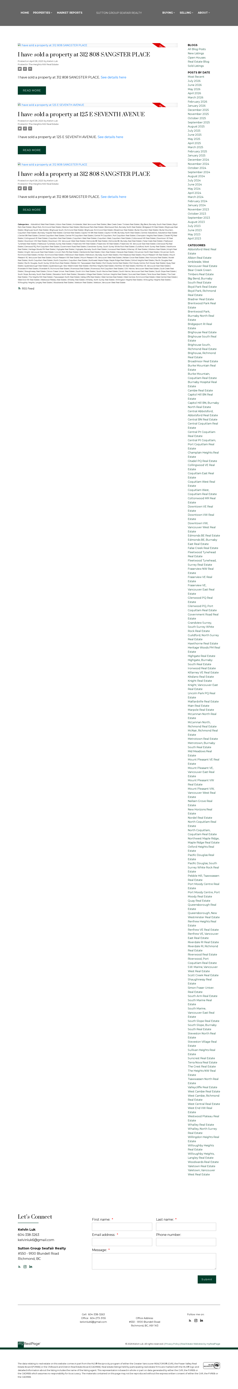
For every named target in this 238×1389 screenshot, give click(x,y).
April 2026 (194, 93)
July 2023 (194, 226)
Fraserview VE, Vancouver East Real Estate (138, 244)
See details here (113, 77)
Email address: (104, 1235)
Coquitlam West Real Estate (85, 238)
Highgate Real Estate (66, 249)
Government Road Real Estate (73, 247)
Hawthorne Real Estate (203, 643)
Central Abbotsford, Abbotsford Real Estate (159, 233)
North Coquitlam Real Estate (41, 260)
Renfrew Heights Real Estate (102, 266)
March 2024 (195, 197)
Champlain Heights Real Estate (150, 236)
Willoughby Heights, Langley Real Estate (35, 283)
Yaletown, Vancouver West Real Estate (109, 283)
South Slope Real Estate (165, 271)
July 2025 (194, 130)
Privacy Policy (172, 1344)
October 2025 (197, 118)
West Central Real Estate (166, 277)
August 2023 (196, 222)
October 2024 (197, 168)
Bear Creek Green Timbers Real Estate (124, 224)
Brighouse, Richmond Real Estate (99, 230)
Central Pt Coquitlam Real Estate (79, 236)
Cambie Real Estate (72, 233)
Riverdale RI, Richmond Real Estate (54, 269)
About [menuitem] (203, 12)
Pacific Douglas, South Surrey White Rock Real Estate (47, 263)
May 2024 (194, 188)
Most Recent (196, 76)
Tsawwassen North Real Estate (67, 277)
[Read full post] (98, 47)
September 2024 (199, 172)
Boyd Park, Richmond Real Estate (47, 227)
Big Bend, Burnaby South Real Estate (156, 224)
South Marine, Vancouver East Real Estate (136, 271)
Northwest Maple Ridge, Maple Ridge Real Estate (109, 260)
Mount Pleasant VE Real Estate (155, 255)
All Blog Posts (197, 49)
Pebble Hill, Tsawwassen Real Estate (86, 263)
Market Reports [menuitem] (69, 12)
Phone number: (168, 1235)
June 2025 (195, 134)
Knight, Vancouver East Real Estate (39, 252)
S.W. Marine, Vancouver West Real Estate (142, 269)
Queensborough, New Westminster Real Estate (69, 266)
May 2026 (194, 89)
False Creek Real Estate (153, 241)
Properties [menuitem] (41, 12)
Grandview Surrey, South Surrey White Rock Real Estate (111, 247)
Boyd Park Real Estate (202, 286)
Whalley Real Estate (76, 280)
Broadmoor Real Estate (124, 230)
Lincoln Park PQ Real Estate (67, 252)
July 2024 (194, 180)
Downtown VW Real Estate (35, 241)
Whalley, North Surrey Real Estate (100, 280)
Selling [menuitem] (185, 12)
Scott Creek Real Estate (203, 975)
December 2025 (198, 110)
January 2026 (196, 105)
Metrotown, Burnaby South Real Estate (101, 255)
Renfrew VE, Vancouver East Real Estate (153, 266)
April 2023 (194, 238)
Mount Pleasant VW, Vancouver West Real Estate (101, 258)
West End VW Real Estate (29, 280)
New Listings (196, 53)
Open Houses (196, 57)
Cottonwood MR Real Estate (144, 238)
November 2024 (198, 163)
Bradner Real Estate (70, 227)
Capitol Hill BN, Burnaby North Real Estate (122, 233)
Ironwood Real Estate (117, 249)
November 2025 (198, 114)
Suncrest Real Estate (137, 274)
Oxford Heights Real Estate (142, 260)
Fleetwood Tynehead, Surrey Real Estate (55, 244)
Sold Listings (196, 65)
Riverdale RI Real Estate (28, 269)
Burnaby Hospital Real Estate (50, 233)
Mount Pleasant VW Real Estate (66, 258)
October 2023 (197, 213)
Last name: (165, 1219)
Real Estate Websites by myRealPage (200, 1344)
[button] (19, 1266)
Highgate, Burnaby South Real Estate (91, 249)
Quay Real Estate (199, 900)
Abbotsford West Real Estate (43, 224)
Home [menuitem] (25, 12)
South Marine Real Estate (107, 271)
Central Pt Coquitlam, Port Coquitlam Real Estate (115, 236)
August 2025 (196, 126)
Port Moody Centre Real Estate (115, 263)
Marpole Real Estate (125, 252)
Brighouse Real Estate (202, 332)
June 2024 (195, 184)
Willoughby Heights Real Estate (157, 280)
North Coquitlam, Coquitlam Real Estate (71, 260)
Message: (100, 1250)
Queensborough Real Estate (36, 266)
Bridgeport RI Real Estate (153, 227)
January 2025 (196, 155)
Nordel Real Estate (200, 817)
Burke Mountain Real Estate (147, 230)
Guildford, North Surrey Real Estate (151, 247)
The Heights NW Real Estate (44, 64)
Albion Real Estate (64, 224)
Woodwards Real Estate (63, 283)
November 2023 (198, 209)
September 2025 (199, 122)
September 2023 (199, 217)
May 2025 (194, 139)
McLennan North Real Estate (147, 252)
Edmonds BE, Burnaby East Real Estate (125, 241)
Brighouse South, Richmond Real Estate (67, 230)
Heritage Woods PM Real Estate (42, 249)
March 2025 (195, 147)
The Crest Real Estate (202, 1066)
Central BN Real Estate (28, 236)
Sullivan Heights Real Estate (115, 274)
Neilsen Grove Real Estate (134, 258)
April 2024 (194, 192)
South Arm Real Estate (86, 271)
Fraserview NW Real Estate (84, 244)
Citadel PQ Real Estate (202, 461)
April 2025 (194, 143)
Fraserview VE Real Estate (108, 244)
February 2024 (197, 201)
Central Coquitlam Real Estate (52, 236)
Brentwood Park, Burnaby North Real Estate (123, 227)
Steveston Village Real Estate (90, 274)
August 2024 (196, 176)
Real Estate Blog (198, 61)
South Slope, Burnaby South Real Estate (35, 274)
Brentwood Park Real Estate (92, 227)
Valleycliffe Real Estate (90, 277)
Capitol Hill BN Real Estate (92, 233)
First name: (101, 1219)
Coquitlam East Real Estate (60, 238)
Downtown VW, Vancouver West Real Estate (67, 241)
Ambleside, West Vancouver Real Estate (90, 224)
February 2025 (197, 151)
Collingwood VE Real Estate (36, 238)
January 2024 (197, 205)
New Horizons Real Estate (157, 258)
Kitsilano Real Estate (157, 249)
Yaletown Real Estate (84, 283)
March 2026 (195, 97)
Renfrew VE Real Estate (125, 266)
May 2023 (194, 234)
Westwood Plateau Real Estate (54, 280)
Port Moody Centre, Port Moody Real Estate (147, 263)
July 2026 (194, 80)
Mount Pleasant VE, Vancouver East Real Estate (201, 772)
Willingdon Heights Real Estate (129, 280)
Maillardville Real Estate (90, 252)
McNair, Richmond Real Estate (51, 255)
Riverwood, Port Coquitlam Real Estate (107, 269)
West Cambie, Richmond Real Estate (139, 277)
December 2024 (198, 159)
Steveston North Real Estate (65, 274)
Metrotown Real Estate (75, 255)
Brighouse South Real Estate (36, 230)
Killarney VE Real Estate (137, 249)
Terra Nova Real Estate (156, 274)
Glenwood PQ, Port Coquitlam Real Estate (42, 247)
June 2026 (195, 85)
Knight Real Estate (200, 680)
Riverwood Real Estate (80, 269)
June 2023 (195, 230)
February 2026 (197, 101)
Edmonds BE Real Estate (97, 241)
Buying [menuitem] (167, 12)
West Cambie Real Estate (112, 277)
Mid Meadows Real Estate (130, 255)
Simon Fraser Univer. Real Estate (61, 271)
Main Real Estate (108, 252)
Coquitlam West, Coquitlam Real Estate (114, 238)
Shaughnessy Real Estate (35, 271)
